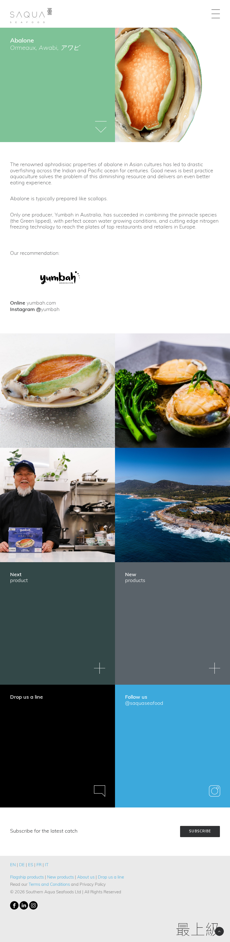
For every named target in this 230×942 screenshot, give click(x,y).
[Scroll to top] (219, 931)
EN (13, 865)
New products (60, 877)
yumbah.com (41, 303)
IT (47, 865)
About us (86, 877)
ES (30, 865)
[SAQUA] (31, 14)
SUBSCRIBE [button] (200, 831)
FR (39, 865)
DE (22, 865)
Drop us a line (111, 877)
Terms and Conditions (49, 885)
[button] (215, 14)
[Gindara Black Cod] (60, 278)
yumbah (50, 309)
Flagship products (27, 877)
